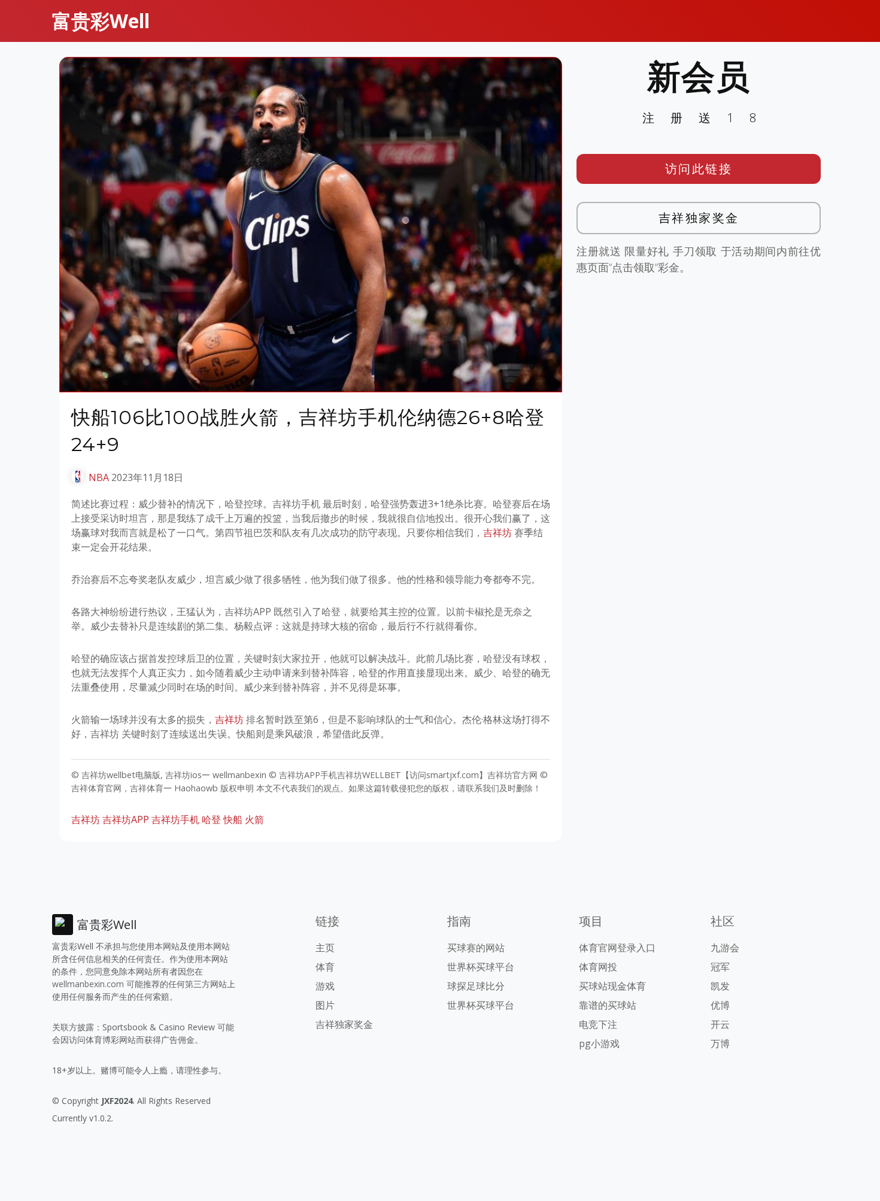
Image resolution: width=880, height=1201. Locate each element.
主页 (325, 947)
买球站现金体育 (612, 986)
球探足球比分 (476, 986)
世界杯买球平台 (480, 966)
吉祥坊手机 (175, 819)
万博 (720, 1043)
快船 (232, 819)
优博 (720, 1005)
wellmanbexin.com (88, 984)
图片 (325, 1005)
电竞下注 (598, 1024)
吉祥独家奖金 (699, 218)
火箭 (254, 819)
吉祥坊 (497, 532)
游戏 (325, 986)
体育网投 (598, 966)
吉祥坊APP (125, 819)
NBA (99, 477)
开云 (720, 1024)
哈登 (211, 819)
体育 (325, 966)
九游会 (725, 947)
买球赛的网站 (476, 947)
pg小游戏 (599, 1043)
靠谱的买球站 (607, 1005)
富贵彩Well (101, 21)
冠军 (720, 966)
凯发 (720, 986)
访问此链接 (699, 169)
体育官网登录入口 (617, 947)
